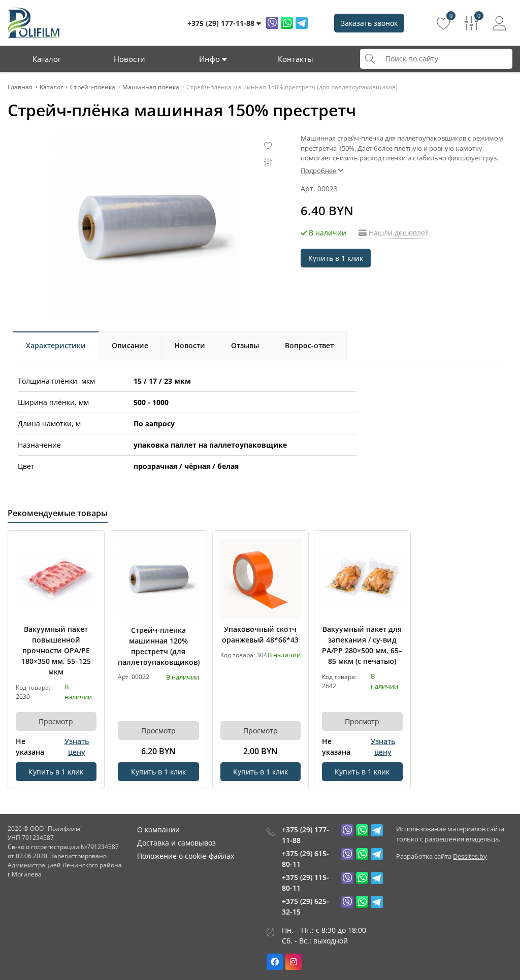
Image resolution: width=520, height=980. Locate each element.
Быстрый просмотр (56, 578)
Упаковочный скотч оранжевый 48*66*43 (260, 634)
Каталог (46, 59)
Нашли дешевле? (397, 233)
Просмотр (56, 721)
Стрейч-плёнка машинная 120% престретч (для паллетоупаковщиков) (158, 646)
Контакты (295, 59)
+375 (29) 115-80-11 (305, 882)
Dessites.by (470, 856)
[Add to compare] (89, 562)
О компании (158, 829)
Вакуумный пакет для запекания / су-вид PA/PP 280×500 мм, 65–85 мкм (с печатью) (362, 645)
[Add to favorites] (89, 545)
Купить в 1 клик (335, 258)
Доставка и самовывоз (176, 843)
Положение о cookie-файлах (185, 856)
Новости (129, 59)
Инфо (210, 59)
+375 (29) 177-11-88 (305, 835)
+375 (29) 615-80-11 (305, 859)
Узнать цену (76, 746)
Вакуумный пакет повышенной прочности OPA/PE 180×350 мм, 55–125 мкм (56, 650)
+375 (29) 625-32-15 (305, 906)
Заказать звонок (369, 23)
